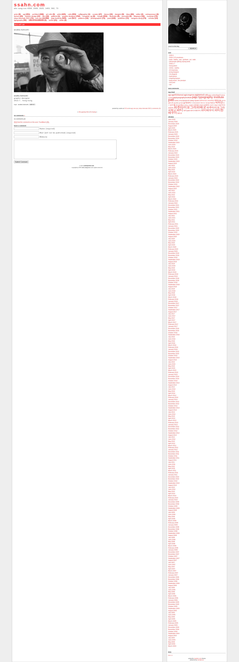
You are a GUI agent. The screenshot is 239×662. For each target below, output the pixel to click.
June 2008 (171, 539)
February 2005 (173, 623)
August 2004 (172, 636)
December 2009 (173, 502)
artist (59, 14)
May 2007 (171, 567)
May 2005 (171, 617)
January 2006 (173, 600)
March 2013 (172, 420)
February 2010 (173, 498)
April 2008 (171, 544)
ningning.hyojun (174, 78)
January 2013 (173, 425)
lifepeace (137, 16)
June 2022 (171, 193)
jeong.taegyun (174, 72)
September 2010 (173, 483)
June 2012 (171, 439)
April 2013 (171, 418)
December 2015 (173, 351)
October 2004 (172, 631)
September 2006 (173, 583)
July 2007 (171, 562)
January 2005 (173, 625)
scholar (151, 18)
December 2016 (173, 328)
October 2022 (172, 184)
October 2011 (172, 456)
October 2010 (172, 481)
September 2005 (173, 608)
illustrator (113, 16)
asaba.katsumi (23, 104)
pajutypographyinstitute (182, 97)
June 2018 (171, 291)
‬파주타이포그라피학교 (206, 100)
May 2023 (171, 170)
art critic (49, 14)
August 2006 (172, 585)
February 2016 (173, 347)
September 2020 (173, 234)
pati (69, 18)
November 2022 (173, 182)
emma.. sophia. (174, 68)
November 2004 (173, 629)
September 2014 (173, 383)
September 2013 (173, 408)
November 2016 (173, 330)
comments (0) (156, 108)
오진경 (196, 105)
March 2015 (172, 370)
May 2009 (171, 516)
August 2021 (172, 213)
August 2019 (172, 262)
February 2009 (173, 523)
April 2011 (171, 468)
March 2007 (172, 571)
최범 (219, 105)
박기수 (203, 103)
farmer (16, 16)
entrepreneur (151, 14)
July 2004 (171, 638)
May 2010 (171, 491)
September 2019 (173, 259)
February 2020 (173, 249)
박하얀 (219, 102)
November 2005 (173, 604)
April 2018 (171, 295)
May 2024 (171, 147)
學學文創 (218, 100)
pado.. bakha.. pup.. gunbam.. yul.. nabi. (182, 59)
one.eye (38, 18)
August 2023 (172, 163)
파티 (179, 110)
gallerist (54, 16)
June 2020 (171, 241)
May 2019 (171, 268)
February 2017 (173, 324)
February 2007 (173, 573)
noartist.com (198, 658)
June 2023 (171, 168)
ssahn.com (29, 4)
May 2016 (171, 341)
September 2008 (173, 533)
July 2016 (171, 337)
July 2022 (171, 190)
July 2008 (171, 537)
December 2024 (173, 136)
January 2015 (173, 374)
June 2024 (171, 145)
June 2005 (171, 615)
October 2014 (172, 381)
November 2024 (173, 138)
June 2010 (171, 489)
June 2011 (171, 464)
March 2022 (172, 199)
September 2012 (173, 433)
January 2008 (173, 550)
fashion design (31, 16)
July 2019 (171, 264)
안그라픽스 (180, 105)
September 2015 (173, 358)
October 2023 (172, 159)
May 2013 (171, 416)
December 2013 (173, 402)
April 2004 (171, 644)
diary (128, 14)
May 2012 (171, 441)
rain (170, 84)
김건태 (176, 103)
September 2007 (173, 558)
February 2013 (173, 422)
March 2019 (172, 272)
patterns (81, 18)
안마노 (186, 105)
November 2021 (173, 207)
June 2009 (171, 514)
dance (106, 14)
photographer (96, 18)
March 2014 (172, 395)
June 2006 (171, 590)
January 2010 (173, 500)
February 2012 (173, 447)
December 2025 (173, 124)
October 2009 (172, 506)
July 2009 (171, 512)
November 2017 (173, 305)
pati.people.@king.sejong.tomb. (179, 61)
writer (61, 20)
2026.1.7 (172, 64)
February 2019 (173, 274)
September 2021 (173, 211)
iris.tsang (93, 112)
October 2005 (172, 606)
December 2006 (173, 577)
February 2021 (173, 224)
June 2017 (171, 316)
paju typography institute (208, 97)
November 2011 (173, 454)
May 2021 (171, 220)
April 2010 (171, 493)
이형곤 (216, 105)
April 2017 (171, 320)
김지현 (181, 103)
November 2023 (173, 157)
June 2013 (171, 414)
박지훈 (208, 103)
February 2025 (173, 132)
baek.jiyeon (173, 76)
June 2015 (171, 364)
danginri (118, 14)
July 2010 (171, 487)
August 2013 (172, 410)
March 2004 (172, 646)
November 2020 (173, 230)
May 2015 (171, 366)
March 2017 (172, 322)
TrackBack (44, 122)
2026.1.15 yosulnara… (176, 57)
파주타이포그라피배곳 (190, 107)
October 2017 (172, 307)
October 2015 (172, 355)
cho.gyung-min (84, 112)
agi (24, 14)
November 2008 (173, 529)
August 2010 (172, 485)
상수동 (173, 105)
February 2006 (173, 598)
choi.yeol (172, 82)
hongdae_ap (87, 16)
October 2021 (172, 209)
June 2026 (171, 119)
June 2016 (171, 339)
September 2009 (173, 508)
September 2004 (173, 633)
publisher (121, 18)
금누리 (170, 103)
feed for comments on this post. (26, 122)
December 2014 (173, 376)
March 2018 (172, 297)
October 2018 (172, 282)
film (43, 16)
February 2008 (173, 548)
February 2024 (173, 151)
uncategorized (36, 20)
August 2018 (172, 287)
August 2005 (172, 610)
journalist (125, 16)
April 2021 (171, 222)
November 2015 (173, 354)
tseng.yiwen (173, 66)
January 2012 (173, 450)
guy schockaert (214, 95)
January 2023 (173, 178)
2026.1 (171, 55)
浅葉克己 (32, 104)
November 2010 (173, 479)
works (51, 20)
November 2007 (173, 554)
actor (16, 14)
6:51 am (126, 108)
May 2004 (171, 642)
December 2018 (173, 278)
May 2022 (171, 195)
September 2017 (173, 310)
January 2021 (173, 226)
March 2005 (172, 621)
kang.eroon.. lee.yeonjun (177, 80)
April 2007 (171, 569)
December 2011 (173, 452)
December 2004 (173, 627)
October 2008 (172, 531)
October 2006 (172, 581)
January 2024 (173, 153)
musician (150, 16)
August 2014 (172, 385)
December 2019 (173, 253)
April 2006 (171, 594)
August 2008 (172, 535)
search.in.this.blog (173, 46)
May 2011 (171, 466)
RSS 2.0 (170, 655)
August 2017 (172, 312)
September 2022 (173, 186)
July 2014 (171, 387)
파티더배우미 (195, 110)
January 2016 (173, 349)
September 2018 (173, 284)
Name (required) (47, 129)
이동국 (201, 105)
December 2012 (173, 427)
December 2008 (173, 527)
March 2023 (172, 174)
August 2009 (172, 510)
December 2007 (173, 552)
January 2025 (173, 134)
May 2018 (171, 293)
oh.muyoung (173, 70)
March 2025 (172, 130)
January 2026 (173, 122)
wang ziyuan (194, 100)
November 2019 (173, 255)
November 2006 (173, 579)
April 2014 (171, 393)
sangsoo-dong (136, 18)
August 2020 (172, 236)
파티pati (186, 110)
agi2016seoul (177, 95)
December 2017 (173, 303)
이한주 (211, 105)
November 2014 (173, 379)
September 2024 (173, 142)
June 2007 (171, 564)
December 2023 (173, 155)
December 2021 (173, 205)
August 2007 (172, 560)
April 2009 (171, 519)
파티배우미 (207, 110)
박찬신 (212, 103)
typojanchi (186, 100)
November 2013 (173, 404)
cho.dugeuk (173, 74)
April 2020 (171, 245)
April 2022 (171, 197)
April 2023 (171, 172)
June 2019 (171, 266)
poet (109, 18)
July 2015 (171, 362)
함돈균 (180, 113)
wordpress (200, 660)
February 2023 (173, 176)
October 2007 (172, 556)
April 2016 (171, 343)
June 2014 (171, 389)
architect (35, 14)
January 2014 (173, 399)
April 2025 (171, 128)
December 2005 (173, 602)
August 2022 (172, 188)
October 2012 (172, 431)
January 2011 (172, 475)
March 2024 (172, 149)
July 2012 (171, 437)
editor (138, 14)
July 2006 (171, 587)
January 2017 (173, 326)
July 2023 (171, 165)
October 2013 (172, 406)
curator (95, 14)
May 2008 (171, 541)
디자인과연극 (195, 103)
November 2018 (173, 280)
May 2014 (171, 391)
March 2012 (172, 445)
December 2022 (173, 180)
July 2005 (171, 612)
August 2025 (172, 126)
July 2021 (171, 216)
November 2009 (173, 504)
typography (18, 20)
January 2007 (173, 575)
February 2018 (173, 299)
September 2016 (173, 335)
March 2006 (172, 596)
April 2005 (171, 619)
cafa (69, 14)
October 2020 (172, 232)
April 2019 (171, 270)
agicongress (189, 95)
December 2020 (173, 228)
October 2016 (172, 333)
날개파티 (187, 103)
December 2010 (173, 477)
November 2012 (173, 429)
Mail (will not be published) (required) (58, 133)
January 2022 (173, 203)
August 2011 (172, 460)
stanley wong (178, 100)
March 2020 (172, 247)
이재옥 (206, 105)
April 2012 (171, 443)
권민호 (223, 100)
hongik (100, 16)
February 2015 (173, 372)
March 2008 (172, 546)
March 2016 (172, 345)
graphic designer (68, 16)
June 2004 (171, 640)
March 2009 (172, 521)
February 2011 (173, 473)
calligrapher (83, 14)
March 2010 (172, 496)
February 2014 (173, 397)
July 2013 (171, 412)
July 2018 (171, 289)
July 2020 (171, 239)
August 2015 (172, 360)
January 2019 (173, 276)
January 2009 (173, 525)
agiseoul (199, 94)
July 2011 (171, 462)
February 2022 (173, 201)
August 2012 (172, 435)
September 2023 (173, 161)
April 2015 (171, 368)
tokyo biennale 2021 (22, 18)
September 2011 (173, 458)
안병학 (191, 105)
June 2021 (171, 218)
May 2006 (171, 592)
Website (43, 137)
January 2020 (173, 251)
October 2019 (172, 257)
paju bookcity (56, 18)
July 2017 (171, 314)
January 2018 (173, 301)
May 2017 (171, 318)
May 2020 (171, 243)
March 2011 (172, 470)
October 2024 (172, 140)
